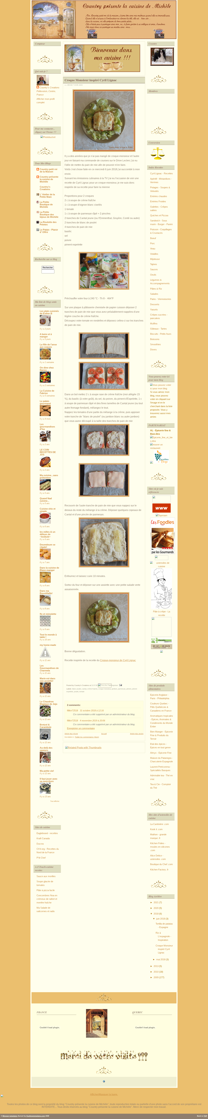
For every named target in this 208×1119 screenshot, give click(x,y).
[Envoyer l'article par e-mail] (120, 685)
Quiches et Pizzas (159, 215)
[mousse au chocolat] (162, 553)
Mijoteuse (155, 259)
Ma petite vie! (47, 771)
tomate (81, 691)
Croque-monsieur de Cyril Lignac (118, 660)
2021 (156, 902)
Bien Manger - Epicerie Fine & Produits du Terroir (161, 735)
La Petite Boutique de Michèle (46, 204)
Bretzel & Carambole (45, 725)
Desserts (154, 304)
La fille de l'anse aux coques (48, 345)
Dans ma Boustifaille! (46, 592)
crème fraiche (92, 689)
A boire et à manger (46, 335)
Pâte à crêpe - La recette (161, 613)
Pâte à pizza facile (46, 890)
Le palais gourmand (45, 402)
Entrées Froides (158, 201)
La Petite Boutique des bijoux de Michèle (49, 214)
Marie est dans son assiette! (47, 679)
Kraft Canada (43, 838)
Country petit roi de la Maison (48, 170)
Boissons (154, 339)
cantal (84, 689)
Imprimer (114, 685)
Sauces (154, 269)
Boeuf (153, 238)
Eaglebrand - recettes (47, 833)
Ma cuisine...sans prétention (49, 476)
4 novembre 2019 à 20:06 (92, 720)
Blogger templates (10, 1116)
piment (128, 689)
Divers (153, 349)
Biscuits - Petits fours (160, 334)
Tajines (153, 264)
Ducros (40, 844)
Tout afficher (54, 801)
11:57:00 (94, 685)
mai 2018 (161, 959)
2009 (156, 977)
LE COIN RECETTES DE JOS (48, 452)
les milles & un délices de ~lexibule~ (47, 534)
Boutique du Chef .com (161, 864)
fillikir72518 (72, 710)
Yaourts (154, 309)
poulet (76, 691)
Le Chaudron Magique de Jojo (48, 702)
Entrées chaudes (158, 196)
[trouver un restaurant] (161, 448)
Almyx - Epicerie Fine (160, 753)
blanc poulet (76, 689)
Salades (154, 294)
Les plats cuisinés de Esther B (49, 312)
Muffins (153, 323)
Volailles (154, 254)
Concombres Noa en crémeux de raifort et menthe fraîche (47, 899)
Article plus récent (71, 734)
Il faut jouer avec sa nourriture (48, 780)
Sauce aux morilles (46, 876)
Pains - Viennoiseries (160, 299)
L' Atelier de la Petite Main (47, 195)
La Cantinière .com (159, 824)
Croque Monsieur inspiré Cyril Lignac (91, 80)
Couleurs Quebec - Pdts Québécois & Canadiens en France (160, 707)
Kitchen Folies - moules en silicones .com (160, 847)
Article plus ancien (136, 734)
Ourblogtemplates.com (35, 1116)
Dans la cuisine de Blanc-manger (49, 569)
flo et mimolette (48, 614)
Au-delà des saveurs (46, 749)
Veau (152, 248)
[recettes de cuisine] (161, 462)
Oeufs (153, 275)
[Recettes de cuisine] (161, 512)
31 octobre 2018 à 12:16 (92, 710)
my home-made (48, 645)
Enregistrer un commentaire (81, 728)
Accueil (104, 734)
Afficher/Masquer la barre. (104, 1094)
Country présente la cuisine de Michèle (49, 179)
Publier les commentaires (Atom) (87, 737)
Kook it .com (156, 829)
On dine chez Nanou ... (47, 368)
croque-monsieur (104, 689)
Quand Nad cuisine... (46, 499)
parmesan (121, 689)
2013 (156, 966)
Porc (152, 243)
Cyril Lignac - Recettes (161, 173)
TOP (205, 1116)
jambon (114, 689)
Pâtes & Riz (156, 289)
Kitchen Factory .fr (159, 869)
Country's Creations (49, 87)
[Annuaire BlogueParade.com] (161, 559)
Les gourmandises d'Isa (47, 426)
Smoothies (155, 344)
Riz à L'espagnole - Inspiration (163, 936)
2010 (156, 972)
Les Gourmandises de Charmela (49, 668)
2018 (156, 914)
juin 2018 (161, 919)
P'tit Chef (41, 858)
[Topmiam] (161, 515)
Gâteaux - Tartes (158, 329)
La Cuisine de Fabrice (47, 392)
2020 (156, 908)
